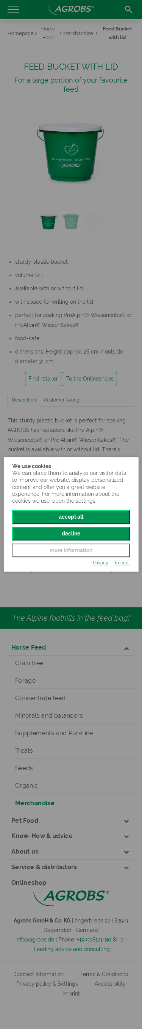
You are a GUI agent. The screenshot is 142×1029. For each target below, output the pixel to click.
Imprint (122, 562)
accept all (71, 517)
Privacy (100, 562)
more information (71, 550)
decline (71, 533)
